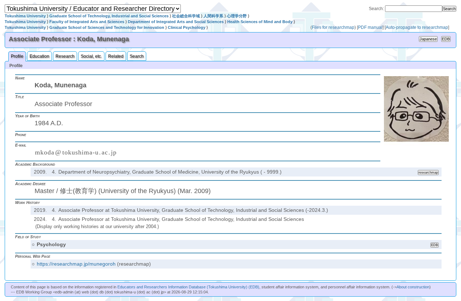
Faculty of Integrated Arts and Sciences (86, 21)
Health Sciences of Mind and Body (259, 21)
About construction (413, 287)
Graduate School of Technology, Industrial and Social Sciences (109, 16)
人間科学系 (213, 16)
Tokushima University (25, 16)
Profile (17, 56)
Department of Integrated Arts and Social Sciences (176, 21)
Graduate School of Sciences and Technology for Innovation (106, 27)
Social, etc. (91, 56)
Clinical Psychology (186, 27)
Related (116, 56)
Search (137, 56)
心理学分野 (237, 16)
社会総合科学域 (186, 16)
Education (39, 56)
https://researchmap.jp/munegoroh (76, 264)
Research (65, 56)
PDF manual (370, 27)
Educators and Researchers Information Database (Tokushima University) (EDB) (188, 287)
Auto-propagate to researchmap (417, 27)
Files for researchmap (333, 27)
